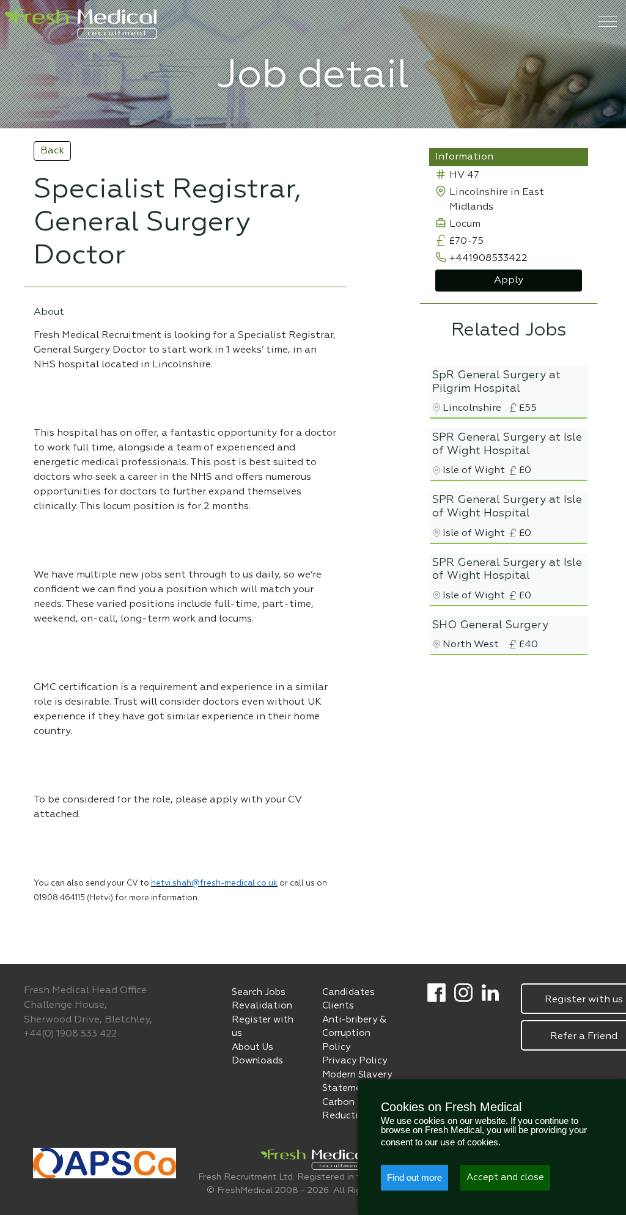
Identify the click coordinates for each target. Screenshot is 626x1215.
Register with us (262, 1026)
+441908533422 (488, 258)
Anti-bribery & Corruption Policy (354, 1033)
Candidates (348, 992)
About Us (252, 1047)
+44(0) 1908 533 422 (70, 1033)
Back (52, 151)
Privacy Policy (354, 1060)
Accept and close (505, 1177)
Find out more (414, 1177)
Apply (508, 280)
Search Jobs (258, 992)
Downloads (257, 1060)
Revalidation (262, 1005)
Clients (338, 1005)
